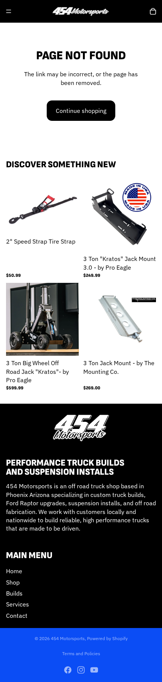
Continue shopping (81, 110)
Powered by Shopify (107, 638)
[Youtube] (94, 669)
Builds (14, 593)
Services (17, 604)
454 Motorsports (68, 638)
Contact (17, 615)
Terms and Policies (81, 653)
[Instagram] (81, 669)
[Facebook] (67, 669)
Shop (13, 582)
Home (14, 571)
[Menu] (8, 11)
